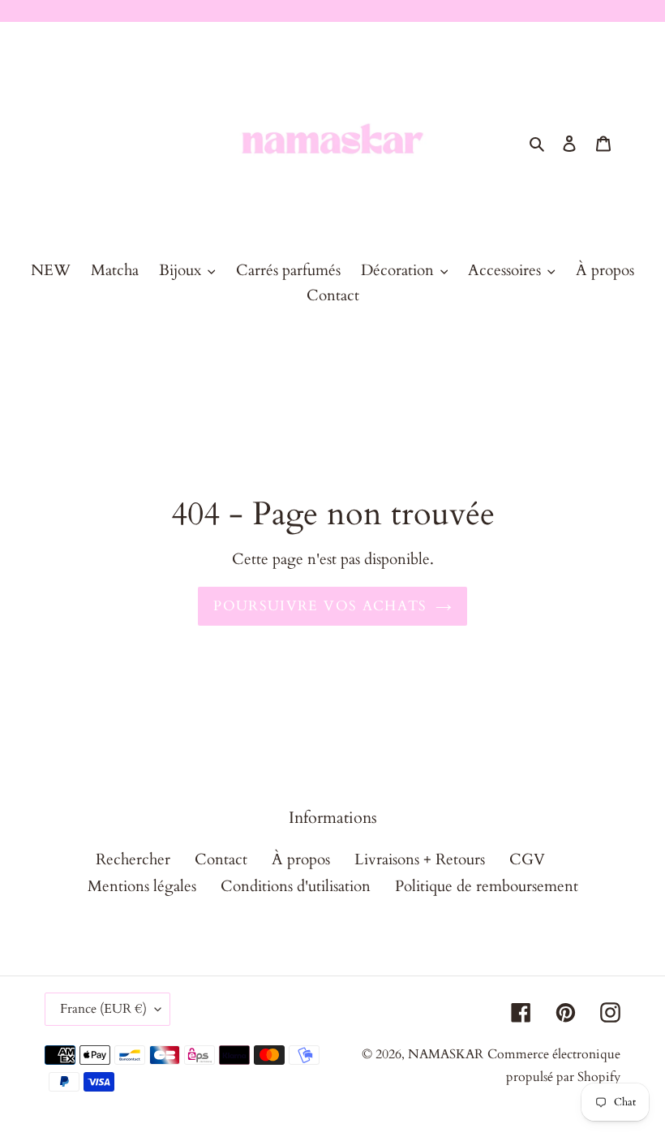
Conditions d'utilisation (296, 886)
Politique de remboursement (486, 886)
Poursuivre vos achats (320, 605)
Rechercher (133, 859)
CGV (527, 859)
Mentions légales (142, 886)
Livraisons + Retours (419, 859)
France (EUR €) (103, 1009)
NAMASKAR (445, 1054)
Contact (221, 859)
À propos (301, 859)
